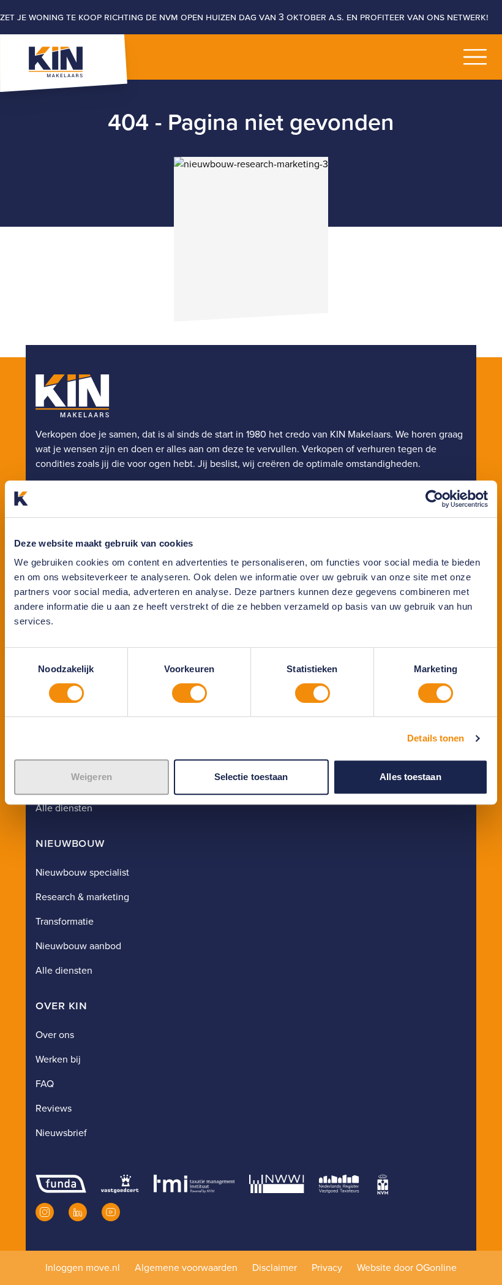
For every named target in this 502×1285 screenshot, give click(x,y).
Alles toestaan (410, 776)
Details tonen (435, 738)
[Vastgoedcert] (119, 1184)
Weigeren (91, 776)
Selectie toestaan (251, 776)
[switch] (189, 693)
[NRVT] (339, 1184)
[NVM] (382, 1184)
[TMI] (194, 1184)
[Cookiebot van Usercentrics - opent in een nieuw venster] (434, 499)
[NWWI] (276, 1184)
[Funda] (61, 1184)
